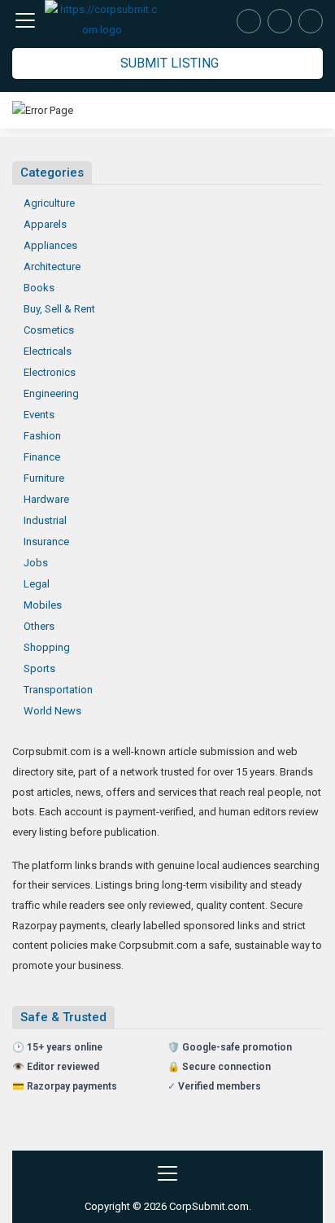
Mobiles (43, 605)
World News (52, 711)
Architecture (52, 266)
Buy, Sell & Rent (59, 309)
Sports (39, 668)
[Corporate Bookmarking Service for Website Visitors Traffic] (102, 20)
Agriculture (49, 203)
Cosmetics (49, 330)
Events (39, 414)
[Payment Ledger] (280, 21)
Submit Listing (169, 63)
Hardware (46, 499)
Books (39, 288)
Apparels (45, 224)
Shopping (47, 647)
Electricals (48, 351)
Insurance (46, 541)
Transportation (58, 690)
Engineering (51, 393)
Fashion (42, 436)
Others (39, 626)
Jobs (36, 563)
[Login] (310, 21)
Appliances (50, 245)
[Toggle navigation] (25, 20)
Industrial (45, 520)
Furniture (44, 478)
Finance (42, 457)
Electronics (50, 372)
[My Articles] (249, 21)
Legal (37, 584)
